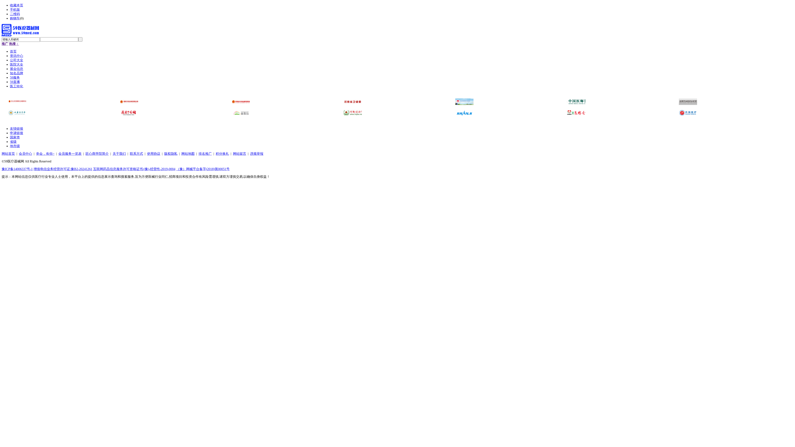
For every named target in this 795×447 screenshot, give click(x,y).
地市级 (15, 146)
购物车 (15, 18)
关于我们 (119, 153)
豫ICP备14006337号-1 (17, 169)
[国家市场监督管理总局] (129, 104)
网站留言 (239, 153)
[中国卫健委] (17, 104)
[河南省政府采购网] (464, 104)
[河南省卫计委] (353, 104)
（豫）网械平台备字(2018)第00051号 (203, 169)
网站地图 (188, 153)
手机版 (15, 9)
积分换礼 (222, 153)
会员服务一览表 (70, 153)
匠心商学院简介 (97, 153)
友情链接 (16, 128)
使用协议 (153, 153)
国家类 (15, 137)
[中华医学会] (17, 115)
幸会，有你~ (45, 153)
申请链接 (16, 133)
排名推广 (205, 153)
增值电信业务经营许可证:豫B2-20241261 (63, 169)
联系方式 (136, 153)
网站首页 (8, 153)
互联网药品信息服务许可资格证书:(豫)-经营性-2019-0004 (134, 169)
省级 (13, 141)
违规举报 (256, 153)
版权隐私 (170, 153)
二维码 (15, 14)
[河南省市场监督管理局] (241, 104)
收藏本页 (16, 5)
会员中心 (25, 153)
